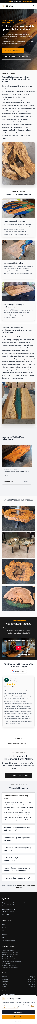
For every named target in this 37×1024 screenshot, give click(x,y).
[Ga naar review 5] (24, 738)
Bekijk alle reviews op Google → (18, 743)
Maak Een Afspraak (12, 50)
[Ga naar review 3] (18, 738)
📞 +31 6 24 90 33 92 (27, 1)
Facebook (5, 994)
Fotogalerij (5, 931)
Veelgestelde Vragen (23, 885)
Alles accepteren (19, 1017)
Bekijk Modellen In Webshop (16, 57)
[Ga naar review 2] (15, 738)
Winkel (4, 928)
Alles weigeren (18, 1012)
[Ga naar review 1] (13, 738)
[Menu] (33, 6)
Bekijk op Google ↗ (9, 686)
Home (3, 924)
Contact (4, 934)
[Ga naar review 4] (21, 738)
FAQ (3, 937)
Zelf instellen (18, 1021)
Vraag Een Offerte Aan (18, 775)
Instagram (12, 994)
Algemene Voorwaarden (9, 940)
